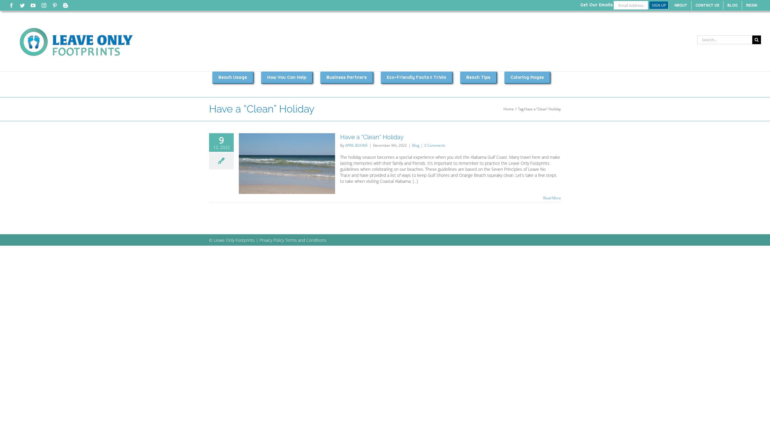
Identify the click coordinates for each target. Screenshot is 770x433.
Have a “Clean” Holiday (372, 137)
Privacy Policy (272, 240)
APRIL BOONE (356, 145)
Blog (415, 145)
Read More (552, 198)
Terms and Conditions (305, 240)
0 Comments (434, 145)
